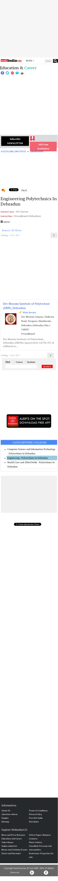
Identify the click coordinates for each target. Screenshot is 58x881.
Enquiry (5, 817)
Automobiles (35, 849)
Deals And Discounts (11, 853)
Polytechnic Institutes (13, 151)
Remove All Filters (12, 230)
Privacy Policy (35, 814)
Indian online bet (9, 846)
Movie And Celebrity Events (14, 849)
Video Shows (7, 842)
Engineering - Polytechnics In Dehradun (27, 457)
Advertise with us (9, 814)
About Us (5, 810)
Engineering (36, 151)
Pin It (24, 190)
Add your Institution (43, 146)
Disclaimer (34, 821)
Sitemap (5, 821)
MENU (6, 222)
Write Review (29, 312)
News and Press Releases (13, 834)
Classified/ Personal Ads (40, 846)
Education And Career (11, 838)
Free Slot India (36, 817)
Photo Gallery (35, 842)
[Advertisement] (29, 29)
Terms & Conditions (38, 810)
